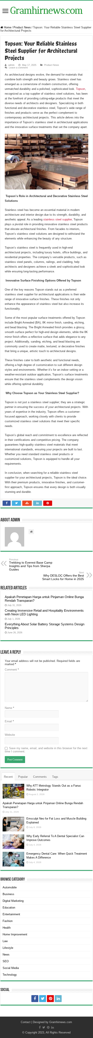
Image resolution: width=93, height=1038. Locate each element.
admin (11, 65)
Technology (10, 974)
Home (7, 27)
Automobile (10, 887)
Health (7, 927)
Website (10, 734)
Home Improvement (15, 934)
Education (9, 907)
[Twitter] (42, 998)
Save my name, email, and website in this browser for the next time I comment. (46, 750)
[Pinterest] (50, 998)
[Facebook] (34, 998)
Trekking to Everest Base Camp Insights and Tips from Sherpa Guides (30, 564)
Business (8, 894)
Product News (22, 27)
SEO (6, 961)
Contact (25, 1022)
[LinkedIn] (58, 998)
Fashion (8, 921)
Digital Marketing (13, 900)
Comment (12, 669)
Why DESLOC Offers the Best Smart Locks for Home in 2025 (63, 576)
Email (9, 721)
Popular (23, 776)
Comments (40, 776)
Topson (80, 89)
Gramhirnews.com (46, 10)
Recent (8, 776)
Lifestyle (8, 947)
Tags (55, 776)
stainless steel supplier (57, 219)
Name (9, 708)
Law (5, 941)
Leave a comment (18, 67)
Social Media (11, 968)
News (6, 954)
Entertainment (11, 914)
